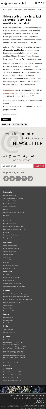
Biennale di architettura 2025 (12, 372)
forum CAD (6, 275)
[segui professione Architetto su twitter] (24, 178)
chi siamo (11, 395)
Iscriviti (39, 166)
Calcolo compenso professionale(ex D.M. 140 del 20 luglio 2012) (13, 352)
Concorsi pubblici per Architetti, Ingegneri (15, 294)
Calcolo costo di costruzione (12, 360)
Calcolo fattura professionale (12, 340)
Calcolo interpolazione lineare (12, 363)
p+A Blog (6, 215)
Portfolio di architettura (10, 311)
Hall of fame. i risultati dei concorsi (13, 226)
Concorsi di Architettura (10, 201)
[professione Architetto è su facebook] (18, 178)
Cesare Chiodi (6, 124)
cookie (35, 398)
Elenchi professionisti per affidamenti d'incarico (17, 299)
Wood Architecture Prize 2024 (12, 380)
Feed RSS (6, 323)
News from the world (9, 221)
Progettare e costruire (9, 224)
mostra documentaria (20, 124)
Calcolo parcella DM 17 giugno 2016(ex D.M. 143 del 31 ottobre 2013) (14, 347)
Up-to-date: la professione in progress (14, 229)
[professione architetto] (16, 3)
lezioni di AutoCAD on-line (11, 277)
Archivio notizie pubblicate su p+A (13, 212)
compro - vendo (8, 254)
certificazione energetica (10, 265)
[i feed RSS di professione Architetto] (6, 178)
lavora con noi (19, 398)
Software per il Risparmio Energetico (14, 286)
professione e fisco (9, 268)
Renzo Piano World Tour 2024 (12, 375)
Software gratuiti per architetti (12, 283)
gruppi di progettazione (10, 246)
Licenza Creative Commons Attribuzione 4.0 (32, 405)
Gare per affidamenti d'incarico (12, 302)
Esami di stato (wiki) (9, 332)
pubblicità (19, 395)
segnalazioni (29, 395)
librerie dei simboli (8, 280)
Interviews (6, 232)
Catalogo (6, 218)
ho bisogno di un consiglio (11, 248)
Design (5, 209)
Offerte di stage (8, 305)
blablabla (6, 263)
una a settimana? (21, 160)
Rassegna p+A (7, 238)
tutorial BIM (6, 366)
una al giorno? (23, 156)
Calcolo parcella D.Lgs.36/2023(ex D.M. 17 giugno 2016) (12, 343)
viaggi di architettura (9, 251)
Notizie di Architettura (10, 204)
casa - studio (7, 257)
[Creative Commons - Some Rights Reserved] (23, 401)
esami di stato (7, 260)
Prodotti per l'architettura (10, 235)
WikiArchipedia (8, 329)
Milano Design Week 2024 (11, 378)
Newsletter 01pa (8, 320)
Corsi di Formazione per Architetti (13, 198)
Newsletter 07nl (8, 317)
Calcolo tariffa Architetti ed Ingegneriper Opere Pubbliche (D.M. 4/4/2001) (14, 356)
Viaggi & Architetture (9, 206)
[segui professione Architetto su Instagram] (12, 178)
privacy (28, 398)
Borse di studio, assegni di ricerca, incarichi (16, 297)
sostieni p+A (40, 395)
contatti (41, 398)
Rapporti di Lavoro (8, 308)
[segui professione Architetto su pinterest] (30, 178)
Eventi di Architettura (9, 195)
